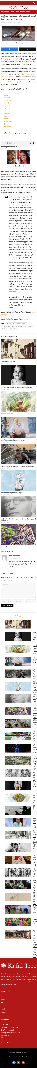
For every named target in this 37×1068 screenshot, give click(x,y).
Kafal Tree (9, 22)
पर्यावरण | (23, 12)
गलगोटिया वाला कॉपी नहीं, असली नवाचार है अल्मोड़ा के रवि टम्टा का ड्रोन (17, 466)
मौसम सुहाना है (7, 127)
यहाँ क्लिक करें (25, 319)
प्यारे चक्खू (6, 111)
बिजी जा (6, 119)
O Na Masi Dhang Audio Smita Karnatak (12, 326)
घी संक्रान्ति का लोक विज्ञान (7, 414)
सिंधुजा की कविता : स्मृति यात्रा (8, 361)
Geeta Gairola (10, 323)
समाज (2, 1002)
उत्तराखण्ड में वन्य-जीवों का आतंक (8, 547)
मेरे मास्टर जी (7, 108)
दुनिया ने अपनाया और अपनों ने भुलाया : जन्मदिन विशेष (13, 440)
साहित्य (28, 12)
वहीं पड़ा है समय (8, 103)
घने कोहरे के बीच (8, 100)
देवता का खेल (7, 98)
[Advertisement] (18, 950)
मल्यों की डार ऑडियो (13, 329)
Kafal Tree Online (23, 147)
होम (1, 996)
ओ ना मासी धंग (7, 124)
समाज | (18, 12)
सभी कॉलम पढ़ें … (18, 616)
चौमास (5, 116)
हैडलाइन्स (3, 999)
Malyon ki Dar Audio (21, 323)
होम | (2, 12)
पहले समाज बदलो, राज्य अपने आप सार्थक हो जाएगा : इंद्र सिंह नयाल (16, 387)
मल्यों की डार (7, 105)
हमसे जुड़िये (3, 1012)
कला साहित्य (3, 1009)
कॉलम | (13, 12)
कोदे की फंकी (7, 113)
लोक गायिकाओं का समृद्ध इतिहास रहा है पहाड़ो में (11, 493)
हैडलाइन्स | (7, 12)
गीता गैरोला (4, 329)
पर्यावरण (2, 1006)
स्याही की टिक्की (8, 121)
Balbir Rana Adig (14, 555)
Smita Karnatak (28, 326)
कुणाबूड (6, 95)
